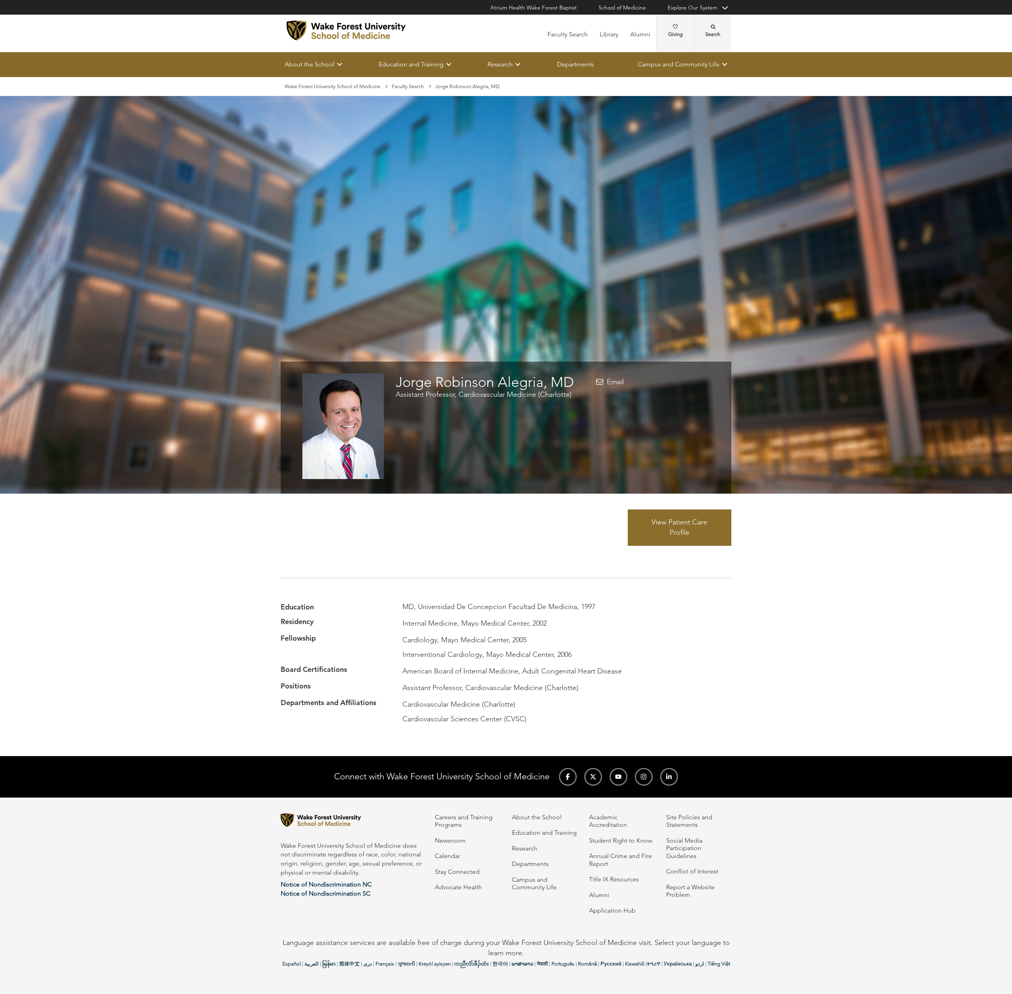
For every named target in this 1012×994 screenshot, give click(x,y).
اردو (699, 964)
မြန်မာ (329, 964)
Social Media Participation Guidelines (684, 848)
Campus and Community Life (678, 64)
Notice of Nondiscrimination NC (326, 884)
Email (615, 381)
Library (609, 34)
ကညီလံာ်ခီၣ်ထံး (471, 964)
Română (587, 964)
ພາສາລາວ (522, 964)
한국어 (500, 964)
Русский (610, 964)
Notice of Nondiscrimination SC (325, 893)
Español (291, 964)
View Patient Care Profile (679, 527)
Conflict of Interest (692, 871)
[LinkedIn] (669, 777)
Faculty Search (568, 34)
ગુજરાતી (406, 964)
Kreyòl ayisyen (435, 964)
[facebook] (568, 777)
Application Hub (612, 910)
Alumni (640, 34)
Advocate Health (458, 887)
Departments (575, 64)
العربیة (311, 964)
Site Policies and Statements (689, 820)
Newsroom (450, 840)
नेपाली (542, 964)
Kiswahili (634, 964)
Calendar (447, 856)
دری (367, 964)
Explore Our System (692, 7)
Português (562, 964)
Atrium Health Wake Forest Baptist (533, 7)
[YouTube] (618, 777)
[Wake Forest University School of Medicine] (346, 30)
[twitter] (593, 777)
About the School (309, 64)
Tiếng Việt (719, 964)
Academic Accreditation (608, 820)
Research (500, 64)
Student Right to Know (620, 840)
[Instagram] (644, 777)
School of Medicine (622, 7)
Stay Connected (457, 871)
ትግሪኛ (653, 964)
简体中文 (349, 964)
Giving (675, 34)
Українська (678, 964)
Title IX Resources (614, 879)
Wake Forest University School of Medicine (332, 86)
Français (385, 964)
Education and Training (411, 64)
